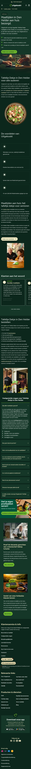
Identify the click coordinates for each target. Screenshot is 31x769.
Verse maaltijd (20, 702)
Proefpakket (19, 683)
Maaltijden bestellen (6, 683)
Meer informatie (9, 565)
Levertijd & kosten (6, 642)
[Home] (15, 5)
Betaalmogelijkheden (6, 639)
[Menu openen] (2, 5)
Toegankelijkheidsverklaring (8, 757)
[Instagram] (14, 741)
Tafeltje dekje (7, 9)
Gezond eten (4, 702)
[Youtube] (20, 741)
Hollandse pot (9, 90)
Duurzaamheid (20, 686)
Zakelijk (3, 686)
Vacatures (4, 652)
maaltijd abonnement (6, 361)
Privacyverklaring (5, 763)
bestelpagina (11, 333)
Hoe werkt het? (20, 680)
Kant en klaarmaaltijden (22, 699)
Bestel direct (8, 614)
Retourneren (4, 646)
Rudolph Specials (5, 708)
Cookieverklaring (5, 760)
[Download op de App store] (10, 729)
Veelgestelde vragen (6, 636)
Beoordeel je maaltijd (7, 633)
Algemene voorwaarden (7, 754)
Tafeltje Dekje (6, 209)
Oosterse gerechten (18, 90)
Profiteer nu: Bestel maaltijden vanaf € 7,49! (14, 513)
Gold (2, 695)
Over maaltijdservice (6, 680)
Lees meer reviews (15, 309)
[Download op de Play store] (20, 729)
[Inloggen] (26, 5)
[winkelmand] (29, 5)
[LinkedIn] (17, 741)
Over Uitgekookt (5, 676)
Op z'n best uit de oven (7, 649)
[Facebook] (11, 741)
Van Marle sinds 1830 (21, 677)
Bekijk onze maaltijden (8, 52)
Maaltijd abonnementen (22, 696)
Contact (3, 656)
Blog (17, 705)
